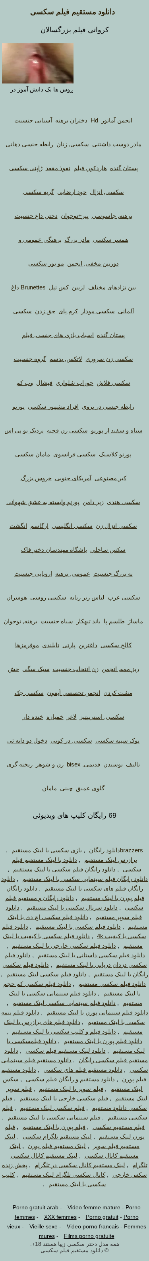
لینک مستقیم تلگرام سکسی (57, 1136)
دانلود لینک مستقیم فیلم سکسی (65, 1050)
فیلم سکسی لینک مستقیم (52, 1107)
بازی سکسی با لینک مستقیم (47, 850)
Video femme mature (94, 1207)
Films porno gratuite (89, 1236)
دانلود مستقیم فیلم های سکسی (82, 1069)
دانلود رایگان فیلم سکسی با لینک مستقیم (64, 869)
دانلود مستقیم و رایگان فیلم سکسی (70, 1079)
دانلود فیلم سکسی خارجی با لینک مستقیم (64, 945)
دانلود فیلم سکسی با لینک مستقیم (78, 926)
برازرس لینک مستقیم (110, 859)
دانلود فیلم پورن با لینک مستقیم (103, 1041)
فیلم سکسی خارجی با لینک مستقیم (63, 1098)
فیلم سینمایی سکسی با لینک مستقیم (54, 1117)
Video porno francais (93, 1226)
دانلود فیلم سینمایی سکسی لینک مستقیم (64, 1002)
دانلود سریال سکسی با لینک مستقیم (72, 907)
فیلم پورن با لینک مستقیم (53, 1126)
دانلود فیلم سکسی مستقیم (112, 983)
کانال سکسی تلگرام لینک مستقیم (63, 1174)
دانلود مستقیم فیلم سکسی (72, 12)
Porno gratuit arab (35, 1207)
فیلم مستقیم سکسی (119, 1126)
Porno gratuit (102, 1217)
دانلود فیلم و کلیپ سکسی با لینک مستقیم (64, 1031)
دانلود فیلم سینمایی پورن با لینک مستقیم (97, 1012)
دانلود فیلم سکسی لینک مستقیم (46, 974)
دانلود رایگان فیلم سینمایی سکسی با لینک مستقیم (85, 878)
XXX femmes (60, 1217)
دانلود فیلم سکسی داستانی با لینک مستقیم (91, 955)
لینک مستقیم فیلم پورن (57, 1146)
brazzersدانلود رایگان (116, 850)
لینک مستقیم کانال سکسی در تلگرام (80, 1165)
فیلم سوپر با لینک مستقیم (71, 1088)
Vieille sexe (43, 1226)
